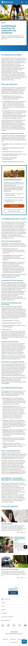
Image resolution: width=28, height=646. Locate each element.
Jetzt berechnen (14, 206)
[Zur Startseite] (7, 2)
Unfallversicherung (7, 89)
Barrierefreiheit (21, 639)
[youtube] (25, 625)
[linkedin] (2, 625)
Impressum (5, 639)
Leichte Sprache (14, 642)
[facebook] (19, 625)
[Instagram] (8, 625)
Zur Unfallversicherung (14, 211)
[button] (22, 2)
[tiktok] (14, 625)
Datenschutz (13, 639)
